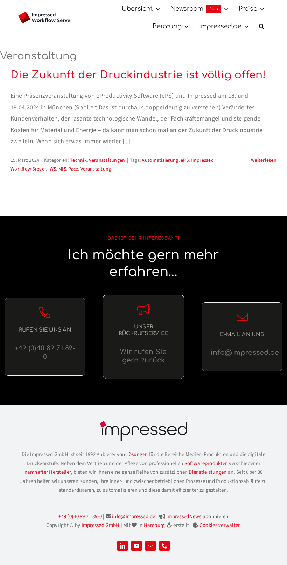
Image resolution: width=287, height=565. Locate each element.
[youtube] (136, 546)
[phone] (164, 546)
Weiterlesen (263, 160)
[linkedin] (122, 546)
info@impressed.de (133, 516)
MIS (62, 169)
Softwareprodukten (206, 463)
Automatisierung (160, 160)
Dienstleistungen (207, 472)
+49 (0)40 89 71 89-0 (80, 516)
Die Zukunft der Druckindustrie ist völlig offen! (138, 75)
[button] (262, 26)
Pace (73, 169)
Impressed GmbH (101, 525)
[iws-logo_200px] (45, 14)
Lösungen (137, 454)
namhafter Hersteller (47, 472)
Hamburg (154, 525)
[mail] (150, 546)
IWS (52, 169)
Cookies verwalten (220, 525)
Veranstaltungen (107, 160)
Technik (78, 160)
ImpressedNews (184, 516)
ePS (185, 160)
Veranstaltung (95, 169)
